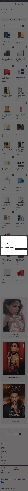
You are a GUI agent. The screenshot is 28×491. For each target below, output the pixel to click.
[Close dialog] (26, 237)
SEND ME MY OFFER (21, 249)
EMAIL (15, 245)
